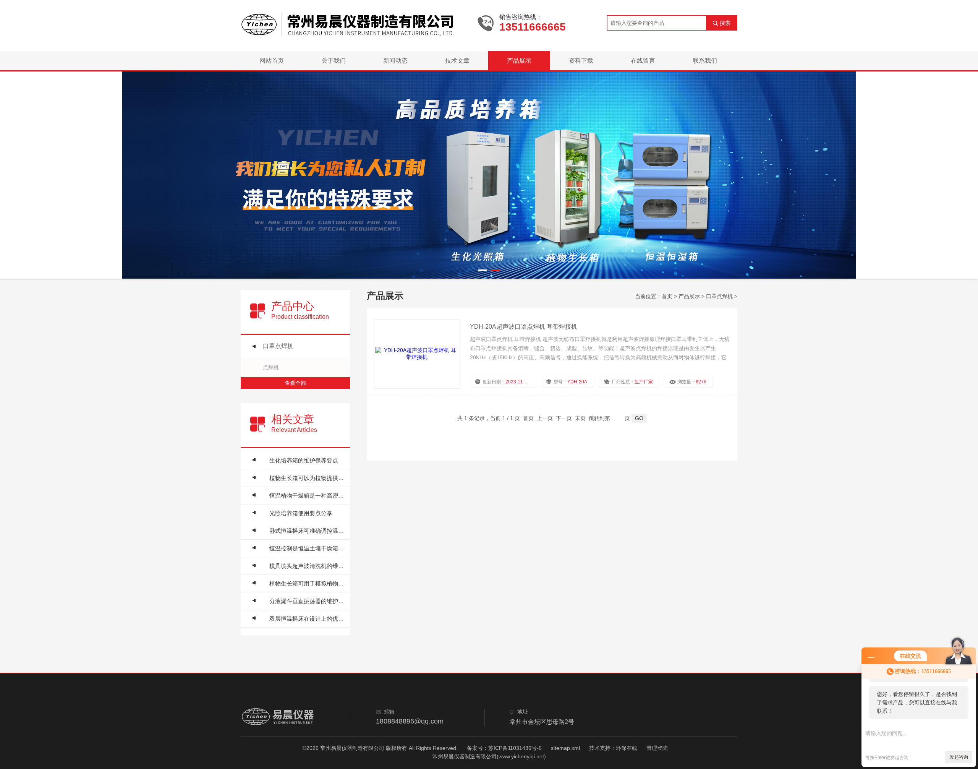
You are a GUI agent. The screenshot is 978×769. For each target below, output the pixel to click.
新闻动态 (395, 60)
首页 (667, 296)
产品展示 (519, 60)
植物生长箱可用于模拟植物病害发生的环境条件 (307, 583)
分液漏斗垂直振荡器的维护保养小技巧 (307, 601)
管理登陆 (657, 748)
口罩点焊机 (278, 346)
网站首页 (271, 60)
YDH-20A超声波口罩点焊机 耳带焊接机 (523, 326)
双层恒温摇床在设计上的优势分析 (307, 618)
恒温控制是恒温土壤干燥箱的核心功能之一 (307, 548)
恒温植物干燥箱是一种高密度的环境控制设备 (307, 495)
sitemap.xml (565, 748)
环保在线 (626, 748)
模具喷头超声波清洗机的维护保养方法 (307, 566)
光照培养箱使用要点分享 (300, 513)
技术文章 (457, 60)
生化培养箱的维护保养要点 (303, 460)
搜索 (725, 23)
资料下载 (581, 60)
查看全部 (295, 383)
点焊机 (271, 367)
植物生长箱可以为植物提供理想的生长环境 (307, 478)
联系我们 (705, 60)
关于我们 (333, 60)
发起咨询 (959, 757)
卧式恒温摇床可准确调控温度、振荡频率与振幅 (307, 530)
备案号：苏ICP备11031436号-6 (504, 748)
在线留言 (643, 60)
